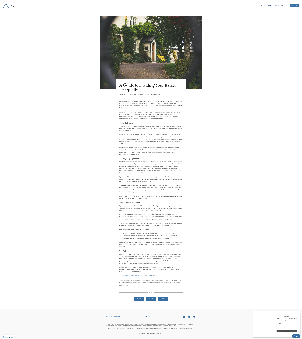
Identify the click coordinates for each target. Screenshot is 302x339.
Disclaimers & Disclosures (113, 316)
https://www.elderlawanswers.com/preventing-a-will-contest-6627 (137, 277)
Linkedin (163, 298)
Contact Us (284, 5)
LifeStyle (147, 94)
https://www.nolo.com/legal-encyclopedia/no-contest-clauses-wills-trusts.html (139, 275)
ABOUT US (262, 5)
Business (130, 94)
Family (135, 94)
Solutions (270, 5)
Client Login (294, 5)
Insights (277, 5)
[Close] (300, 312)
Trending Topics (155, 94)
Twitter (151, 298)
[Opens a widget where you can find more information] (296, 336)
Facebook (139, 298)
